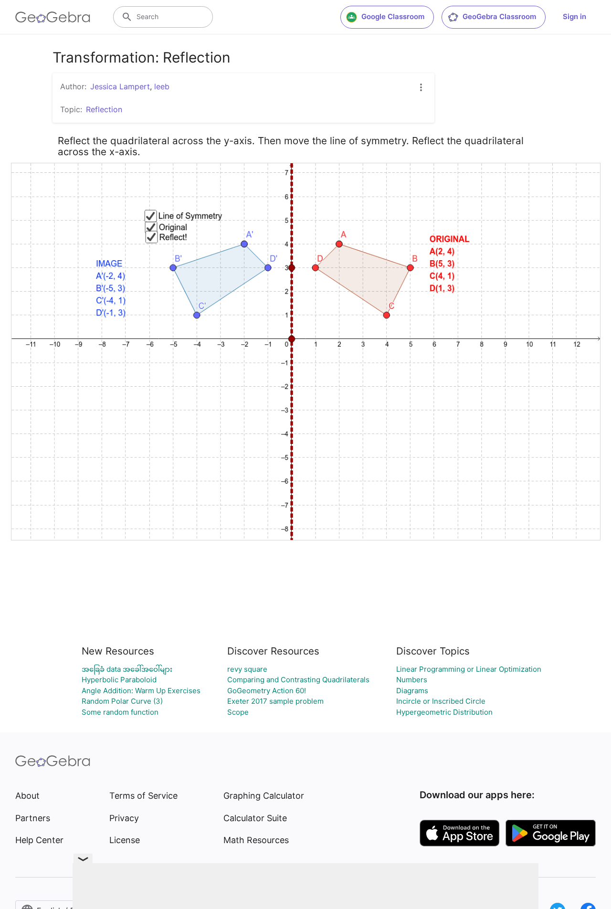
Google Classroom (392, 16)
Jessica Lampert (120, 86)
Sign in (574, 16)
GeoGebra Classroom (499, 16)
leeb (161, 86)
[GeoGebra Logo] (52, 17)
